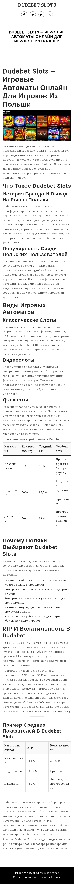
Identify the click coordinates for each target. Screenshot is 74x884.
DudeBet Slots (37, 5)
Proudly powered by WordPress (37, 872)
